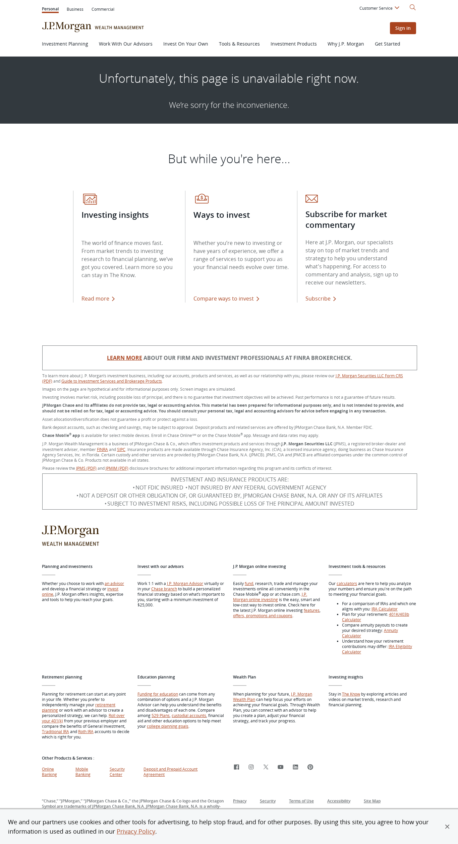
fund (249, 583)
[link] (236, 767)
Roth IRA (86, 731)
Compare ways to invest (227, 298)
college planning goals (167, 726)
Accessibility (338, 801)
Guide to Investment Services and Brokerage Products (111, 381)
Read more (95, 298)
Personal (50, 9)
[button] (447, 826)
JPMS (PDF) (86, 468)
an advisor (114, 583)
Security (268, 801)
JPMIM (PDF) (117, 468)
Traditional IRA (55, 731)
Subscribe (318, 298)
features (312, 610)
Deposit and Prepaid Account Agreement (170, 771)
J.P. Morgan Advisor (185, 583)
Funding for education (157, 694)
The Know (351, 694)
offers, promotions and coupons (262, 615)
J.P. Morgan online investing (270, 596)
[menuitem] (380, 9)
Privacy (239, 801)
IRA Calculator (384, 608)
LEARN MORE (124, 358)
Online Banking (49, 771)
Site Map (372, 801)
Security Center (117, 771)
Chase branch (164, 588)
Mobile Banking (83, 771)
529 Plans (161, 715)
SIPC (121, 449)
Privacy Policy (136, 831)
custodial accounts (189, 715)
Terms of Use (301, 801)
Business (75, 9)
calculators (347, 583)
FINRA (102, 449)
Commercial (103, 9)
